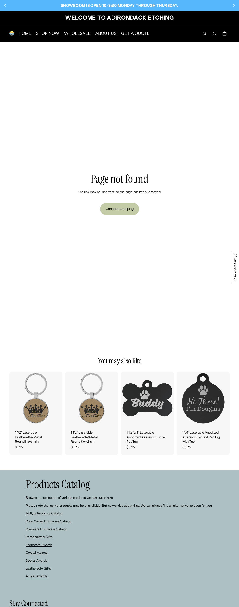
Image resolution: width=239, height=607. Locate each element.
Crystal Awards (37, 552)
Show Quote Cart (235, 267)
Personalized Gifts (39, 537)
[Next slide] (234, 5)
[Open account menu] (214, 33)
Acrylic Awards (36, 576)
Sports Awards (36, 560)
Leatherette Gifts (38, 568)
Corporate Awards (39, 545)
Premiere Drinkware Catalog (46, 529)
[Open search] (204, 33)
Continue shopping (120, 209)
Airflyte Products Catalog (44, 513)
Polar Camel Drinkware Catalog (48, 521)
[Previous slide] (5, 5)
